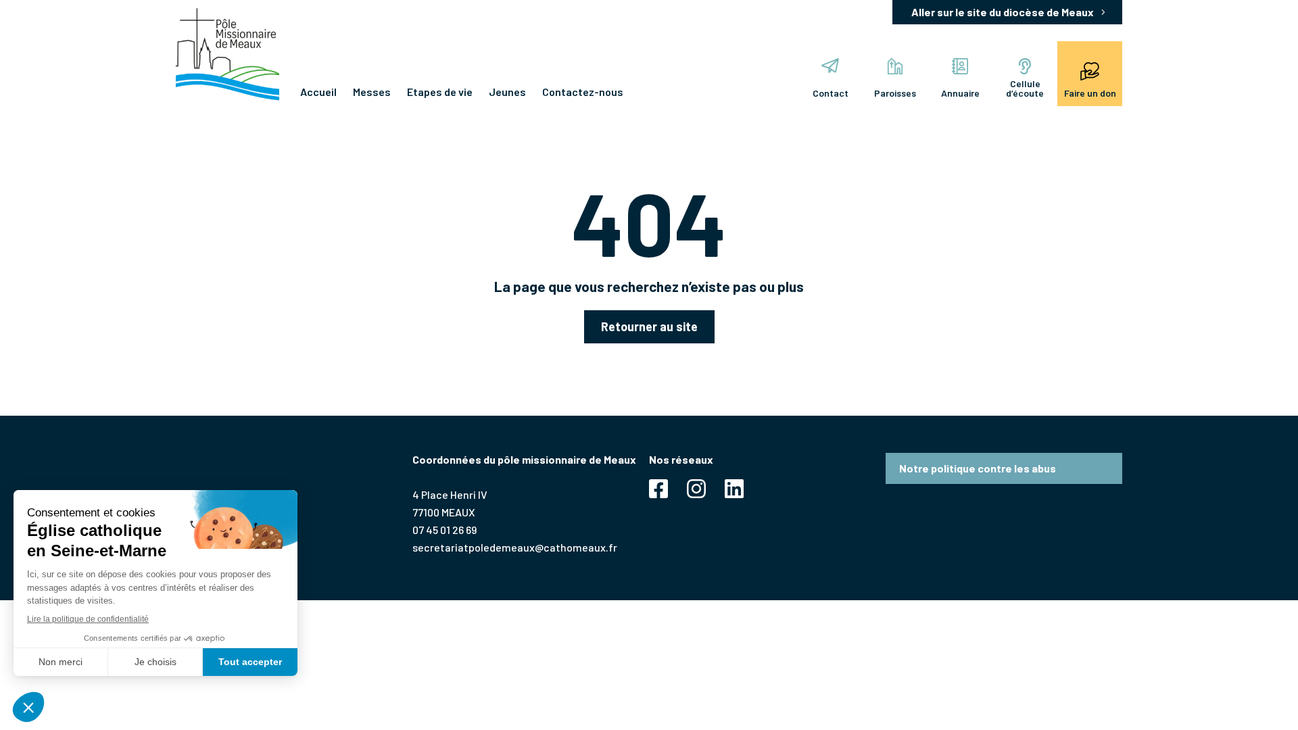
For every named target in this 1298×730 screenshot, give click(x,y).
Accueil (318, 91)
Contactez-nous (582, 91)
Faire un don (1090, 93)
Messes (372, 91)
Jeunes (507, 91)
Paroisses (895, 93)
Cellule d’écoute (1025, 88)
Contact (830, 93)
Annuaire (960, 93)
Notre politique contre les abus (977, 468)
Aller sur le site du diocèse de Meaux (1002, 11)
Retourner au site (649, 326)
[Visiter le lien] (227, 54)
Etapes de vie (440, 91)
